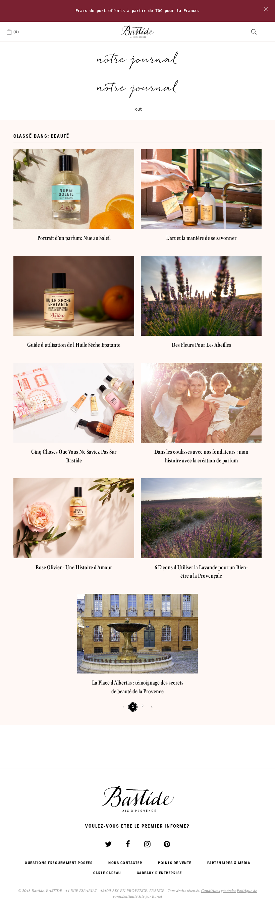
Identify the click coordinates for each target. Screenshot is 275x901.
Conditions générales (218, 890)
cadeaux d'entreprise (159, 873)
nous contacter (125, 862)
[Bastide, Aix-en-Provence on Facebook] (127, 844)
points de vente (174, 862)
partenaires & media (229, 862)
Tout (137, 109)
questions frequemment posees (59, 862)
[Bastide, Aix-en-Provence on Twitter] (108, 844)
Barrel (157, 896)
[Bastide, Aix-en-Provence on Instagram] (147, 844)
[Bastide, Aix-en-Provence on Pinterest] (166, 844)
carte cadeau (107, 873)
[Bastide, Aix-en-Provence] (137, 31)
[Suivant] (150, 707)
